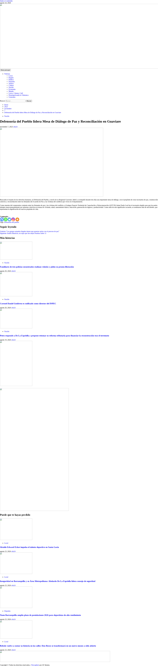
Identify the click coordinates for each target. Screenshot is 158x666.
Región (11, 78)
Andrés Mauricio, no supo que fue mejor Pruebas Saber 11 (23, 233)
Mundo (11, 91)
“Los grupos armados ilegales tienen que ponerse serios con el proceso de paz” (29, 231)
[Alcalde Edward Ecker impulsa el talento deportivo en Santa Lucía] (16, 539)
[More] (17, 219)
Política (11, 80)
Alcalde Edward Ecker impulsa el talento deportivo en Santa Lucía (29, 547)
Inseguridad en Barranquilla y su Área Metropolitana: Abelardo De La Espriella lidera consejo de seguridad (47, 581)
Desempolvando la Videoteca (18, 95)
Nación (11, 87)
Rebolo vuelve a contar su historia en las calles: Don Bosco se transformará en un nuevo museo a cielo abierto (48, 646)
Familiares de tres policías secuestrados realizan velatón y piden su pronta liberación (37, 267)
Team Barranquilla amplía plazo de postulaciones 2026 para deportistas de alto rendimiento (40, 615)
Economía (12, 89)
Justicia (11, 83)
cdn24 (15, 127)
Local (10, 76)
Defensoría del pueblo (11, 222)
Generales (12, 97)
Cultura (11, 85)
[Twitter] (9, 219)
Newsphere (35, 665)
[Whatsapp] (6, 219)
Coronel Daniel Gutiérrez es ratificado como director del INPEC (28, 303)
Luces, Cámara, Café (16, 93)
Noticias (7, 74)
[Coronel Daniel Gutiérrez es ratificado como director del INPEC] (16, 296)
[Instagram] (13, 219)
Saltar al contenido (6, 1)
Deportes (12, 81)
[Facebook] (2, 219)
